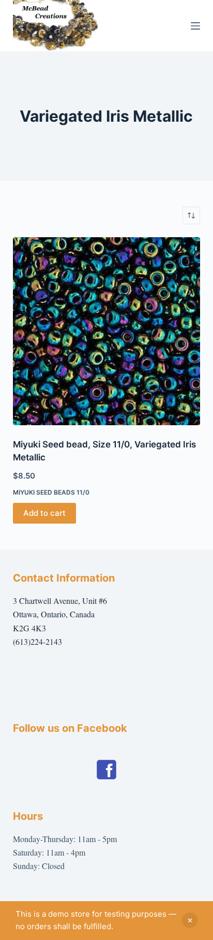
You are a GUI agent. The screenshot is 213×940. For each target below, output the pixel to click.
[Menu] (195, 26)
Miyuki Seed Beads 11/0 (51, 492)
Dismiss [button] (189, 920)
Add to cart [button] (44, 513)
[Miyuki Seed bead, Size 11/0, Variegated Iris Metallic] (107, 331)
